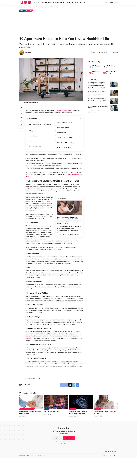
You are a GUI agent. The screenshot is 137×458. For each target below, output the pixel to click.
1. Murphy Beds (33, 131)
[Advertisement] (68, 24)
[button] (84, 2)
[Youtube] (110, 73)
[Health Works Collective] (25, 2)
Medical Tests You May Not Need (69, 234)
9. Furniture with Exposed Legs (65, 142)
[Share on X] (99, 52)
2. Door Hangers (33, 136)
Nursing (94, 87)
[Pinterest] (95, 73)
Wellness (29, 10)
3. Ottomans (32, 141)
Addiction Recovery (93, 101)
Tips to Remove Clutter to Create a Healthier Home (39, 125)
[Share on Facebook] (97, 52)
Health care (23, 408)
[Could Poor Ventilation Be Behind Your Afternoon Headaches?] (114, 93)
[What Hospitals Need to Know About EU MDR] (114, 108)
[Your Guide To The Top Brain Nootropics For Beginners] (81, 402)
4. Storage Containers (35, 146)
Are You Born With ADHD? (52, 411)
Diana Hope (28, 52)
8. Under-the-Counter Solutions (65, 137)
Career (89, 87)
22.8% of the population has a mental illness (48, 165)
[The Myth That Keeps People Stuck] (114, 101)
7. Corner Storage (62, 132)
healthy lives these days (64, 110)
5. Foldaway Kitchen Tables (64, 122)
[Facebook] (95, 67)
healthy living (36, 378)
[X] (110, 67)
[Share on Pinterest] (102, 52)
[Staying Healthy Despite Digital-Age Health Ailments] (31, 402)
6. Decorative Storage (63, 127)
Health (89, 95)
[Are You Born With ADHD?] (56, 402)
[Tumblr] (117, 451)
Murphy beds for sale (37, 208)
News (22, 10)
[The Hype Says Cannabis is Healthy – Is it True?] (106, 402)
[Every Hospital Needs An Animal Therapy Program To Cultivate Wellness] (69, 208)
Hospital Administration (99, 110)
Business (90, 110)
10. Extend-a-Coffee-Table (64, 147)
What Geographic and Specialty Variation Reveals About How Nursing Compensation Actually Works (98, 84)
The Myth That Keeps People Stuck (97, 98)
